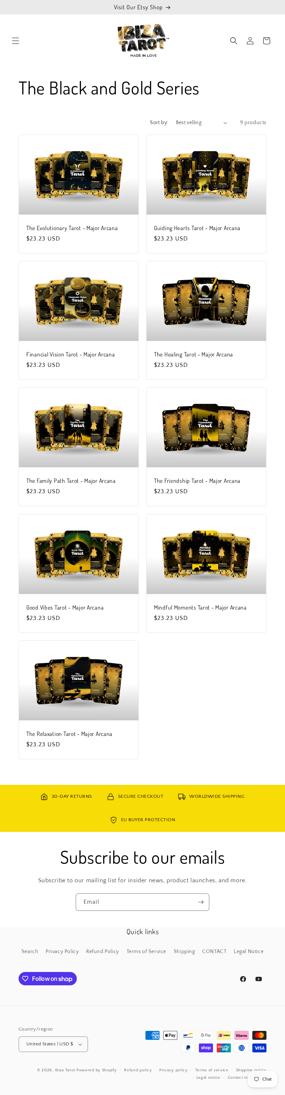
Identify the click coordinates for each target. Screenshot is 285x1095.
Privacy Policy (62, 952)
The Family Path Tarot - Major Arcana (71, 480)
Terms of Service (147, 952)
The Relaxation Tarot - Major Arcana (69, 733)
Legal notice (208, 1077)
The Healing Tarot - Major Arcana (193, 354)
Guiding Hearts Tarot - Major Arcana (197, 228)
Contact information (247, 1077)
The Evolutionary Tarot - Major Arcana (72, 228)
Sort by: (159, 123)
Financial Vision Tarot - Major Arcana (70, 354)
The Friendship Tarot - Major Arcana (197, 480)
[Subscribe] (201, 902)
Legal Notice (248, 952)
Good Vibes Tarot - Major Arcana (65, 607)
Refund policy (138, 1070)
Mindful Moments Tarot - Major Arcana (200, 607)
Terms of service (212, 1070)
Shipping (184, 952)
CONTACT (214, 952)
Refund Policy (102, 952)
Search (30, 952)
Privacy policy (173, 1070)
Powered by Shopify (96, 1070)
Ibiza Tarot (65, 1070)
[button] (15, 41)
